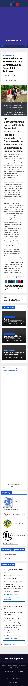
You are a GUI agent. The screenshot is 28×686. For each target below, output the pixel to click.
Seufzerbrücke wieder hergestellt (18, 287)
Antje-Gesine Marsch (10, 75)
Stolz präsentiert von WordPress (10, 665)
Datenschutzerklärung (17, 671)
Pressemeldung (18, 323)
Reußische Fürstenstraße (10, 544)
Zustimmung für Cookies (14, 675)
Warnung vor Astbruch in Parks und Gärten (14, 354)
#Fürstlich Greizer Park (9, 80)
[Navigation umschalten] (13, 46)
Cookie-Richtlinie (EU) (14, 682)
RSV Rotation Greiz (19, 535)
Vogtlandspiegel (14, 40)
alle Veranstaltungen (9, 559)
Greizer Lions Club (18, 523)
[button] (23, 46)
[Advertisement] (14, 24)
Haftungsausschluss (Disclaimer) (14, 678)
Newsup (24, 665)
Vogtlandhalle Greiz (19, 514)
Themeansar (15, 667)
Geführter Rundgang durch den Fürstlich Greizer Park (12, 597)
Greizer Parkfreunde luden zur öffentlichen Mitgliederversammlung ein (9, 287)
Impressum (8, 671)
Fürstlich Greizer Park (8, 55)
